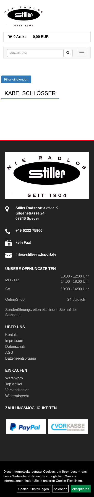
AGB (9, 352)
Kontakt (11, 335)
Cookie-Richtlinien (69, 480)
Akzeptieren (80, 489)
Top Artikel (13, 384)
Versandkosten (17, 390)
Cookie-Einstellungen (33, 489)
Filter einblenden (16, 79)
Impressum (14, 341)
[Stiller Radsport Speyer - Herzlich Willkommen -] (23, 16)
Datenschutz (15, 346)
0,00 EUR (31, 37)
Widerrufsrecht (17, 396)
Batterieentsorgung (20, 358)
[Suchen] (68, 53)
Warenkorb (14, 378)
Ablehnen (60, 489)
